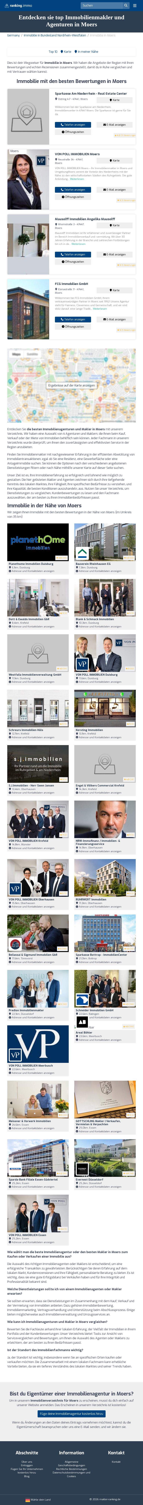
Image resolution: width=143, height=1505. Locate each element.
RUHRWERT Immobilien (91, 899)
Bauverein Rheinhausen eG (93, 564)
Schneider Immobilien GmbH (94, 1010)
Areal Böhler (84, 1032)
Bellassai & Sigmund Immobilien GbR (33, 955)
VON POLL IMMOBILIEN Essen (27, 1235)
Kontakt (116, 1461)
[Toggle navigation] (135, 5)
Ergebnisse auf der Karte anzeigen (71, 385)
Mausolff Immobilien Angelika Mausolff (85, 219)
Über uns (27, 1461)
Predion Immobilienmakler (26, 1010)
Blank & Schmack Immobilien (95, 619)
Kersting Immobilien (89, 730)
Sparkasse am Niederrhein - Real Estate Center (91, 94)
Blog (26, 1476)
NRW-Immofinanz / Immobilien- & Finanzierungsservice (98, 842)
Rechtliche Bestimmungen (71, 1469)
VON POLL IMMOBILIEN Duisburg (97, 675)
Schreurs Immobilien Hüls (26, 730)
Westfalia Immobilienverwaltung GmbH (35, 675)
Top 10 (52, 52)
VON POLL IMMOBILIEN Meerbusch (31, 1065)
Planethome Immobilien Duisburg (31, 564)
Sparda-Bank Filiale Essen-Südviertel (33, 1179)
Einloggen (27, 1465)
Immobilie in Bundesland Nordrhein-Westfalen (55, 35)
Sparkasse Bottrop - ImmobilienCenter (101, 955)
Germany (13, 35)
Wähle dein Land (40, 1499)
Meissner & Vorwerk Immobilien (30, 1121)
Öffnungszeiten (74, 132)
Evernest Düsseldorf (89, 1179)
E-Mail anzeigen (116, 125)
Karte (116, 100)
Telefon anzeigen (74, 125)
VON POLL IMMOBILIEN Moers (77, 154)
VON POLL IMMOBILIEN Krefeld (28, 841)
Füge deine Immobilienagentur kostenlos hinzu (71, 1414)
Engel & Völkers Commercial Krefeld (100, 785)
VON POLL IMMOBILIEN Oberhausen (31, 899)
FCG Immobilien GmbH (71, 284)
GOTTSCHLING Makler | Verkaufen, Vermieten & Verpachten (98, 1122)
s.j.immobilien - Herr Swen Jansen (31, 785)
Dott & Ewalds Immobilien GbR (29, 619)
